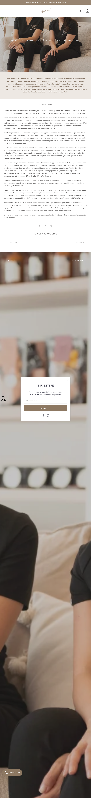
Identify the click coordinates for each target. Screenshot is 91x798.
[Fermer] (67, 380)
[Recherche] (81, 11)
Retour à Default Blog (45, 234)
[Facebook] (43, 415)
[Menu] (3, 10)
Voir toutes (77, 261)
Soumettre (45, 408)
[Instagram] (48, 415)
